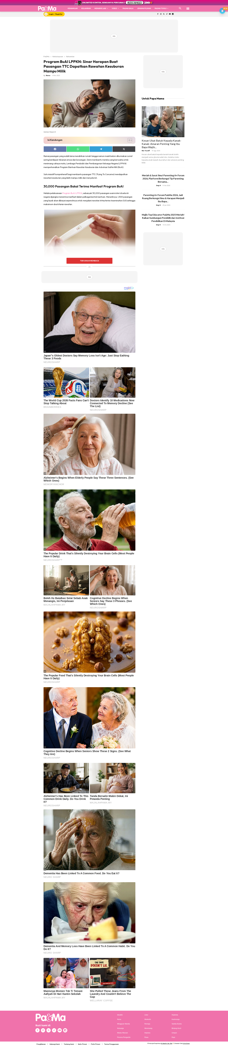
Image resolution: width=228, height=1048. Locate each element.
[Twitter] (163, 14)
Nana (48, 75)
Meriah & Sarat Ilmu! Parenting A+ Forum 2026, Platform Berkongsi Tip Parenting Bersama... (163, 178)
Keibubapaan (58, 56)
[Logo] (47, 8)
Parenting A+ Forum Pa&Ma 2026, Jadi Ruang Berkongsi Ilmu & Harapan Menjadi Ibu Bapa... (163, 198)
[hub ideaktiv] (187, 7)
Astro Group (186, 1043)
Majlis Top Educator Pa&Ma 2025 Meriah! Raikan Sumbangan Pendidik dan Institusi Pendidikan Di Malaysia (163, 217)
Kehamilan (70, 56)
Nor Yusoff (146, 151)
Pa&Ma (46, 56)
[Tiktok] (166, 14)
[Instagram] (160, 14)
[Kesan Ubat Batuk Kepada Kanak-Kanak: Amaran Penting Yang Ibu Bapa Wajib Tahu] (163, 121)
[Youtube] (169, 14)
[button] (180, 8)
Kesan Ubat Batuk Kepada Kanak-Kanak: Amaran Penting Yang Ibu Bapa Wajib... (161, 144)
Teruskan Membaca (89, 261)
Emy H (158, 185)
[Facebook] (157, 14)
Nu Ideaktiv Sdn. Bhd (166, 1043)
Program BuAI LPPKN (72, 193)
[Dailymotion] (172, 14)
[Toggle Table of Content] (128, 140)
